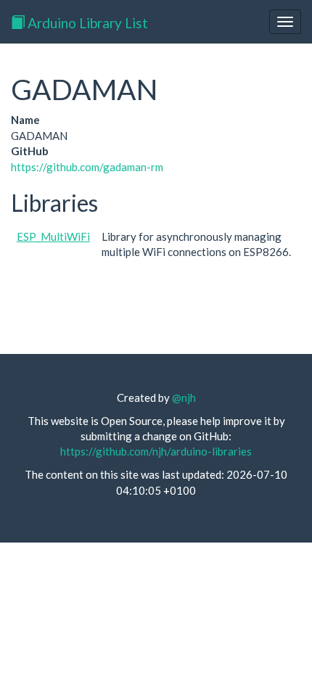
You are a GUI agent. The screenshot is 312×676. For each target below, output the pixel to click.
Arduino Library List (86, 23)
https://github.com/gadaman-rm (87, 166)
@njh (184, 397)
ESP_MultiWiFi (53, 236)
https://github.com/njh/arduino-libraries (156, 451)
